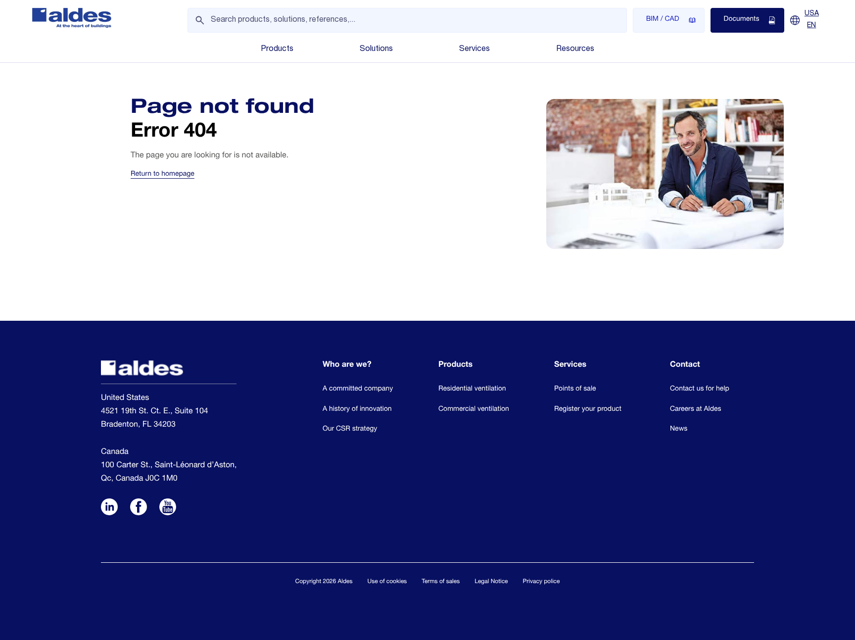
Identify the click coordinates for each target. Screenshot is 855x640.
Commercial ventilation (473, 409)
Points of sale (575, 389)
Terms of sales (441, 582)
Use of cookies (387, 582)
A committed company (358, 389)
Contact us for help (699, 389)
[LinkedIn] (109, 508)
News (678, 429)
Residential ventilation (472, 389)
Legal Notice (491, 582)
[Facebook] (138, 508)
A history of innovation (357, 409)
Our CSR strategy (350, 429)
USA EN (812, 19)
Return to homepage (162, 174)
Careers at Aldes (695, 409)
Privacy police (541, 582)
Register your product (587, 409)
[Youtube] (167, 508)
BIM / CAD (662, 19)
